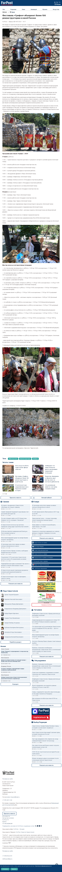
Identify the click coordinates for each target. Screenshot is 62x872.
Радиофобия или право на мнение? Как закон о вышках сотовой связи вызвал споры (15, 564)
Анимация (34, 9)
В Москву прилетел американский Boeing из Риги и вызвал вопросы (14, 532)
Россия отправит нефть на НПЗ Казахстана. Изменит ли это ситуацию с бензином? (14, 519)
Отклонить (5, 869)
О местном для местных (41, 550)
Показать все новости (15, 583)
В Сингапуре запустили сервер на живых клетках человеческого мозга (13, 545)
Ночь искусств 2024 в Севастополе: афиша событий (21, 467)
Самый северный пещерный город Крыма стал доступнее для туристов (15, 512)
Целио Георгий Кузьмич (12, 594)
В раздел (15, 684)
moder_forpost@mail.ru (13, 797)
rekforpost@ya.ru (7, 859)
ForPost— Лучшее (19, 829)
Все (4, 9)
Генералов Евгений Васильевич (14, 637)
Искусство (56, 9)
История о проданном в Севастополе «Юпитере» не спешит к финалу (12, 506)
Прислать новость (15, 497)
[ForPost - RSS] (36, 826)
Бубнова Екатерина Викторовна (14, 627)
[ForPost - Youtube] (39, 826)
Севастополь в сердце (40, 554)
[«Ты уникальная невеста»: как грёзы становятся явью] (37, 487)
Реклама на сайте (7, 779)
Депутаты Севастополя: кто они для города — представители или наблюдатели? (14, 660)
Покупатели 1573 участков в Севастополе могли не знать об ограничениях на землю (13, 558)
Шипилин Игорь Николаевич (13, 632)
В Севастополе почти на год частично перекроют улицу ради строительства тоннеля (14, 525)
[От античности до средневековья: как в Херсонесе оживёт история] (8, 487)
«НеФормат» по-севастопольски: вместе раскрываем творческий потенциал (51, 469)
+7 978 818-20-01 (7, 856)
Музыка (44, 9)
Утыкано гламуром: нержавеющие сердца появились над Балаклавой (12, 669)
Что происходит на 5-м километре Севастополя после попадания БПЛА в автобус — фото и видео (46, 628)
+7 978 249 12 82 (7, 800)
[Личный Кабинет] (55, 2)
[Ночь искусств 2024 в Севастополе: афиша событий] (8, 469)
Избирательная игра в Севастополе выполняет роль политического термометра (14, 678)
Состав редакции (7, 823)
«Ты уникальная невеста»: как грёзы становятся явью (51, 487)
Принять (14, 869)
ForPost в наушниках (41, 568)
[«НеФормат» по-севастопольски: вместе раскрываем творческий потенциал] (37, 469)
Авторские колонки (8, 818)
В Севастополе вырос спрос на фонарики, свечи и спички (13, 577)
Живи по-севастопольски (41, 564)
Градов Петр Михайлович (12, 618)
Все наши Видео (39, 546)
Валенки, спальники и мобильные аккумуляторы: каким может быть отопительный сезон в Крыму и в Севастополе (46, 649)
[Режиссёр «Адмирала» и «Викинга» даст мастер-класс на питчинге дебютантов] (37, 479)
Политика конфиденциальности (43, 866)
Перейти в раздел (15, 642)
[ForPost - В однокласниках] (41, 826)
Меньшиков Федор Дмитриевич (14, 604)
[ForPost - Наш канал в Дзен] (42, 826)
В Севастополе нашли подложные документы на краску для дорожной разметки (14, 571)
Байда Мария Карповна (12, 613)
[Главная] (7, 2)
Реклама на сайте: (7, 851)
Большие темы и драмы (41, 561)
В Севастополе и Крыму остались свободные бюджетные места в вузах (14, 551)
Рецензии (13, 9)
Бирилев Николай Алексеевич (13, 599)
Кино (23, 9)
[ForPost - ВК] (37, 826)
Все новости (6, 816)
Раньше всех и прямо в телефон (43, 557)
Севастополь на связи (40, 543)
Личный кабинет (46, 497)
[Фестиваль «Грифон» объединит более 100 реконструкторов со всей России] (8, 479)
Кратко (4, 821)
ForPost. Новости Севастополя (25, 832)
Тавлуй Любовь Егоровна (12, 623)
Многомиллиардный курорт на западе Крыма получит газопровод (14, 538)
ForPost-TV (5, 820)
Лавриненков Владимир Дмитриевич (15, 609)
